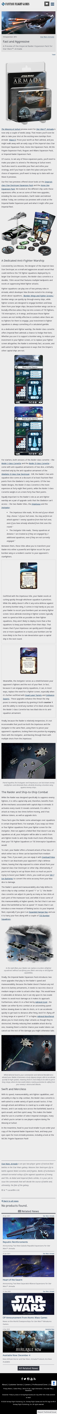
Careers (27, 1384)
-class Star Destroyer (15, 474)
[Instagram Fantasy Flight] (28, 1379)
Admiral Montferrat (45, 1016)
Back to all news (11, 1201)
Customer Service (15, 1384)
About (4, 1384)
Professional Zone (39, 1384)
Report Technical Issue (47, 1412)
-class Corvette (11, 463)
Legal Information (37, 1389)
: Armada (14, 1164)
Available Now (49, 1329)
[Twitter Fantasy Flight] (25, 1379)
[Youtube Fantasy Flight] (32, 1379)
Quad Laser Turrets (33, 695)
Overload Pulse (48, 857)
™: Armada (45, 129)
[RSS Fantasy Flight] (35, 1379)
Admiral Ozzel (41, 1002)
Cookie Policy (17, 1389)
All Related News (28, 1368)
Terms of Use (26, 1389)
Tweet (54, 55)
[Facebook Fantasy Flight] (22, 1379)
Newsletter (28, 1390)
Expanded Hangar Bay (38, 912)
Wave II (12, 140)
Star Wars (5, 1164)
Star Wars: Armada (47, 37)
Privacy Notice (7, 1389)
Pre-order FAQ (48, 1389)
